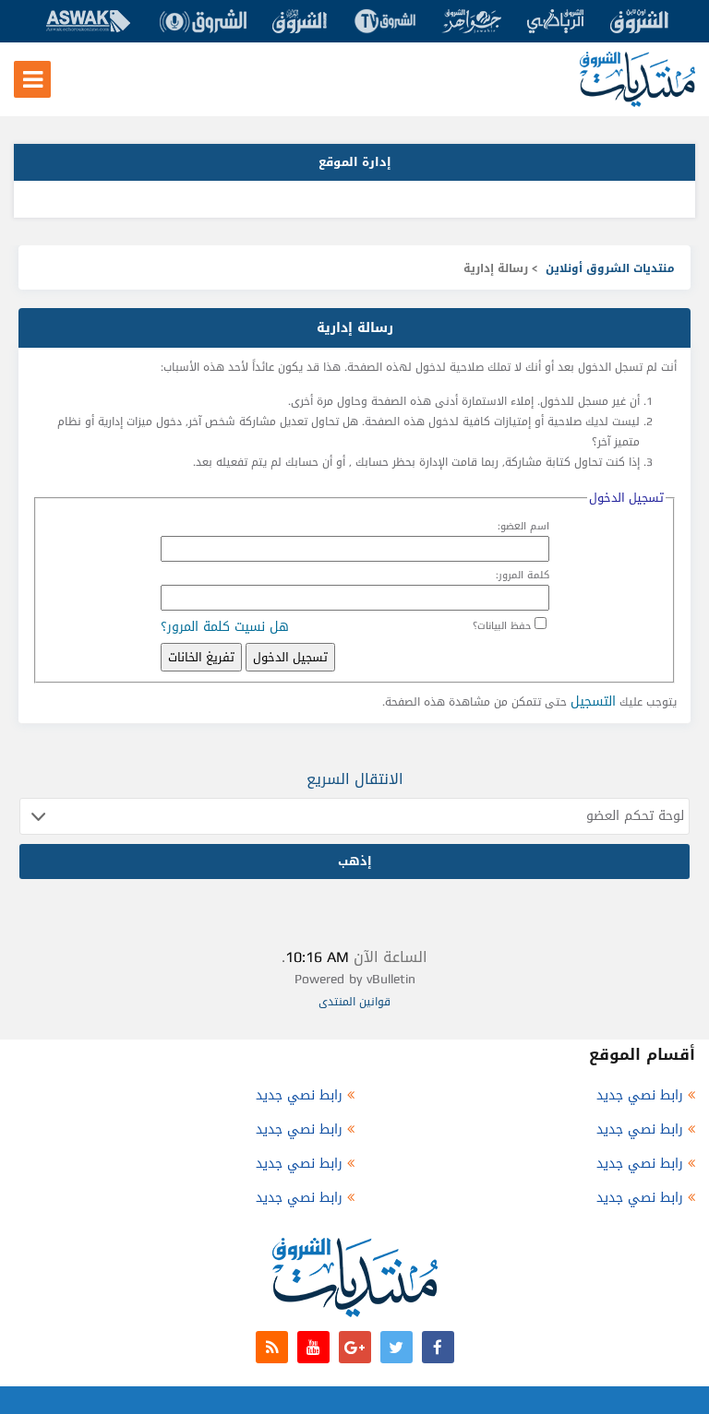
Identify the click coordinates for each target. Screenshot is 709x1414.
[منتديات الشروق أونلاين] (637, 102)
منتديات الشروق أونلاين (610, 268)
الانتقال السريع (354, 779)
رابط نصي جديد (639, 1095)
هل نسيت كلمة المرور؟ (225, 626)
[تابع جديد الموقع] (272, 1347)
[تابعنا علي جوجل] (355, 1347)
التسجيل (593, 701)
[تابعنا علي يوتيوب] (313, 1347)
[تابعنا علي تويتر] (396, 1347)
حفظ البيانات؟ (502, 626)
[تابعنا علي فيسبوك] (438, 1347)
